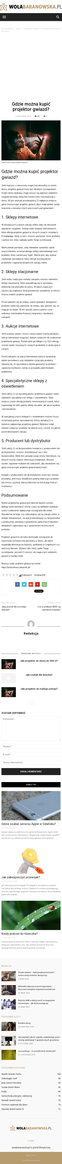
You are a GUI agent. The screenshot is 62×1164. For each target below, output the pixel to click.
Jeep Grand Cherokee (11, 1082)
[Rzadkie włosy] (8, 1026)
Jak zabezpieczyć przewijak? (20, 877)
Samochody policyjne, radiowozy (16, 1095)
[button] (58, 17)
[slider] (10, 575)
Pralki (3, 1091)
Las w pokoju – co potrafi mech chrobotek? (37, 1051)
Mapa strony (31, 1155)
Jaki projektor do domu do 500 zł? (39, 660)
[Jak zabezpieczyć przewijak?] (31, 859)
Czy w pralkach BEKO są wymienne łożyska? (49, 608)
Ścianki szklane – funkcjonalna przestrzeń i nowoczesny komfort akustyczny (36, 974)
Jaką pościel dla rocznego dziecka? (13, 608)
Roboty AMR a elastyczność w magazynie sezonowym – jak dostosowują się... (36, 1002)
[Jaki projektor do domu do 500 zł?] (8, 664)
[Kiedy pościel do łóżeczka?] (31, 915)
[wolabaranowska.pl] (31, 6)
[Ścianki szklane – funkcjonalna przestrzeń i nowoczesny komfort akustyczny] (8, 976)
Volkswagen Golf (9, 1078)
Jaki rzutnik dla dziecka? (38, 674)
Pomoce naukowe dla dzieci (14, 1104)
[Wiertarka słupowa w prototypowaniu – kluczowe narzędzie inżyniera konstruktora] (8, 990)
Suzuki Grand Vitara (10, 1087)
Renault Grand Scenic (11, 1100)
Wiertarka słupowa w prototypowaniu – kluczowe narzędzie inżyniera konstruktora (36, 988)
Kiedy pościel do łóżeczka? (19, 933)
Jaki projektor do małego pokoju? (39, 688)
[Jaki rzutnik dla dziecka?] (8, 678)
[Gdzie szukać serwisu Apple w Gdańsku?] (31, 805)
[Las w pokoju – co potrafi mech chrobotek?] (8, 1055)
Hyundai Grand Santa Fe (12, 1109)
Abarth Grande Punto (11, 1074)
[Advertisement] (31, 66)
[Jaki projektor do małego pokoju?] (8, 692)
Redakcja (31, 633)
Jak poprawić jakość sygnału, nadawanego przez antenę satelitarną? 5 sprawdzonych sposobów (39, 1039)
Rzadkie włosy (24, 1023)
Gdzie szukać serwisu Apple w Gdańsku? (28, 824)
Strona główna (7, 28)
